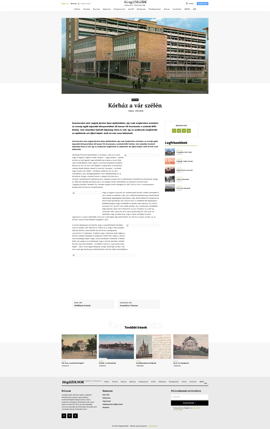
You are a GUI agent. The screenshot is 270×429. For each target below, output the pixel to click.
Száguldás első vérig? (184, 152)
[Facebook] (174, 131)
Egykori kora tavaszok (185, 170)
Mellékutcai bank (82, 305)
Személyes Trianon (129, 305)
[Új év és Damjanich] (190, 346)
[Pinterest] (184, 131)
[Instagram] (69, 416)
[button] (75, 3)
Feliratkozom (188, 403)
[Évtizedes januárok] (170, 188)
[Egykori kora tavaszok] (170, 170)
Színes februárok (183, 179)
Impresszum (153, 426)
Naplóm (179, 150)
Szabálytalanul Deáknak (146, 363)
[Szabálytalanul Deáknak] (153, 346)
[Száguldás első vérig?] (170, 152)
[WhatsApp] (189, 131)
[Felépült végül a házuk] (170, 161)
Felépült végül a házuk (185, 161)
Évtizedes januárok (183, 188)
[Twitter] (179, 131)
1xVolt (179, 159)
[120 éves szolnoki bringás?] (79, 346)
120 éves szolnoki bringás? (73, 363)
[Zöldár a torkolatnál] (116, 346)
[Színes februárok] (170, 179)
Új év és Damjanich (181, 363)
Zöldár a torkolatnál (107, 363)
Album (135, 100)
